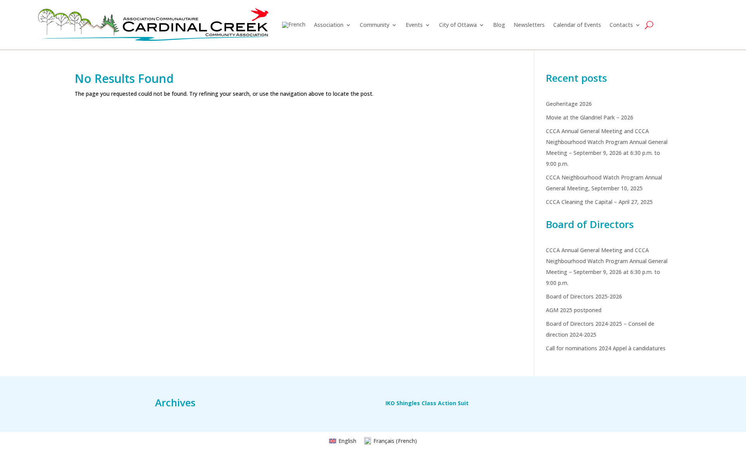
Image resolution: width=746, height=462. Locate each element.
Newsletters (529, 24)
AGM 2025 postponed (573, 310)
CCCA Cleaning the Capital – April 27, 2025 (599, 202)
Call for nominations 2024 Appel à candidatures (606, 348)
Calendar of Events (577, 24)
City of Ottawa (458, 24)
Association (328, 24)
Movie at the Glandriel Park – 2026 (589, 117)
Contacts (621, 24)
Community (374, 24)
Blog (499, 24)
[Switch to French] (293, 24)
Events (414, 24)
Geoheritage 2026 (569, 103)
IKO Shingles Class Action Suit (427, 404)
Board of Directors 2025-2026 (584, 296)
